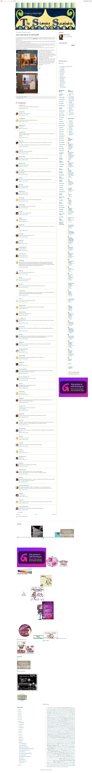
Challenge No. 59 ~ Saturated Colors (71, 338)
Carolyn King (61, 164)
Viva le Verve (51, 763)
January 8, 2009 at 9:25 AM (23, 345)
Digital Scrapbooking (64, 722)
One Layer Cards (55, 740)
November (21, 724)
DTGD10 (57, 724)
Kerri (20, 334)
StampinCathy (21, 312)
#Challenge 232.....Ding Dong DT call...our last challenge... (71, 212)
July (20, 730)
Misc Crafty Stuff (63, 736)
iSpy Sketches (71, 124)
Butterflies (54, 714)
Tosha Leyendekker (63, 87)
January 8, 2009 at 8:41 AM (23, 230)
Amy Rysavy (61, 121)
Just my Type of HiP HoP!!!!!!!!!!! (24, 750)
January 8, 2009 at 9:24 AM (23, 338)
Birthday (72, 711)
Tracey (20, 493)
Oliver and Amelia (49, 740)
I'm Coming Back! (71, 233)
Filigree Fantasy (58, 726)
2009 (19, 721)
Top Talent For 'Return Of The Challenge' (70, 277)
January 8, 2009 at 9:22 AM (23, 323)
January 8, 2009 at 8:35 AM (23, 201)
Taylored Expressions (71, 109)
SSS (73, 751)
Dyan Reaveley (61, 123)
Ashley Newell (21, 253)
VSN (54, 763)
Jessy (20, 284)
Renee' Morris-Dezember (23, 376)
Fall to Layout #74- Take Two (70, 249)
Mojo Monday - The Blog (71, 254)
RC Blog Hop (58, 744)
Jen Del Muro (62, 74)
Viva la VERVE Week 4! (23, 743)
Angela (20, 463)
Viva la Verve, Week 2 (22, 754)
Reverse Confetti (51, 745)
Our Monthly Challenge (70, 309)
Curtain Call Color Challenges (71, 232)
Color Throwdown (70, 181)
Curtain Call (55, 721)
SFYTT (48, 749)
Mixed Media (69, 736)
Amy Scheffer (62, 69)
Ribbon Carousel (64, 745)
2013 (19, 714)
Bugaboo (50, 714)
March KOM (67, 732)
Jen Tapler (61, 76)
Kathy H (20, 240)
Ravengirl (20, 413)
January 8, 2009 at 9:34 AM (23, 373)
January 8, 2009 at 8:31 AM (23, 181)
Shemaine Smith (22, 247)
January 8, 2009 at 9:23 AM (23, 330)
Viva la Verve (72, 762)
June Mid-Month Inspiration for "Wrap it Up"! (71, 242)
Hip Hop (20, 97)
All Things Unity (71, 708)
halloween (54, 729)
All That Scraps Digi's (64, 708)
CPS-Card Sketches (70, 360)
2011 (19, 717)
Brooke (20, 141)
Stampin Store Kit (50, 752)
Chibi (66, 716)
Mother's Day (49, 738)
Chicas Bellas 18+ (71, 190)
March (20, 737)
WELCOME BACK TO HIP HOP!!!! (25, 756)
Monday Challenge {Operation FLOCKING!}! (26, 748)
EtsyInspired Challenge (70, 343)
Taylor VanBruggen (61, 177)
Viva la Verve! (21, 762)
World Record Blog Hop (53, 766)
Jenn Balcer (61, 200)
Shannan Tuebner (62, 82)
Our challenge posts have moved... (70, 286)
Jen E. (20, 184)
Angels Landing (57, 709)
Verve (60, 760)
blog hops (69, 713)
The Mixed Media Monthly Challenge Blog (71, 239)
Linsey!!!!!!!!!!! (47, 63)
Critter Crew (49, 721)
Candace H (21, 326)
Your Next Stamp (64, 766)
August (20, 729)
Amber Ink (52, 709)
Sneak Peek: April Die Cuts (71, 220)
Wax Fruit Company (71, 763)
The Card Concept (70, 171)
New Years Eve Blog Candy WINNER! (25, 753)
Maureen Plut (62, 80)
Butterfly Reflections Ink (60, 714)
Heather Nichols (62, 111)
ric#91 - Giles (70, 294)
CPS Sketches (71, 122)
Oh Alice (68, 739)
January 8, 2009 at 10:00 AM (23, 394)
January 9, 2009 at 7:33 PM (23, 509)
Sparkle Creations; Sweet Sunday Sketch (66, 751)
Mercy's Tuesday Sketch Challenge (63, 733)
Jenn (20, 177)
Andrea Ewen (62, 70)
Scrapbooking (59, 746)
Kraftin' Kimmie (71, 104)
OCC (65, 739)
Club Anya (70, 194)
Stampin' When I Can (62, 197)
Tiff (19, 218)
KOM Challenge (52, 732)
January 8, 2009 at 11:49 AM (23, 432)
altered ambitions (61, 203)
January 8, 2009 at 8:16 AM (23, 121)
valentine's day (55, 760)
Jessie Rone (61, 146)
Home (36, 514)
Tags (60, 753)
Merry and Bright (72, 733)
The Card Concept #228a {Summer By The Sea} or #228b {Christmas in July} (71, 174)
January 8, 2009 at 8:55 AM (23, 280)
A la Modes (54, 708)
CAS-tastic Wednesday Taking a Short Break (71, 353)
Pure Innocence (53, 744)
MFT (49, 734)
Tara (19, 449)
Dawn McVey (61, 113)
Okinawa (73, 739)
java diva (20, 170)
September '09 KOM (67, 748)
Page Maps (71, 128)
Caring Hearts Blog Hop (70, 715)
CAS (47, 716)
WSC (57, 766)
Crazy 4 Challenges (70, 200)
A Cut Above (49, 708)
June (20, 732)
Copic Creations (71, 336)
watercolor (65, 763)
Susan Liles (62, 84)
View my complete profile (68, 36)
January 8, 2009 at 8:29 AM (23, 153)
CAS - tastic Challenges (70, 351)
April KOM (71, 709)
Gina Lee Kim (61, 150)
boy (47, 714)
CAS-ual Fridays (71, 225)
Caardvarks (71, 120)
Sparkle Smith (61, 174)
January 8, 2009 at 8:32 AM (23, 187)
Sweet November (71, 752)
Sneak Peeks (64, 750)
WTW (60, 766)
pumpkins (48, 744)
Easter (61, 724)
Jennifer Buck (21, 125)
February (20, 739)
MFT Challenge (54, 734)
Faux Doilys (73, 725)
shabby (61, 749)
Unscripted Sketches (70, 189)
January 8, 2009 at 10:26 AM (23, 402)
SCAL (55, 746)
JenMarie (20, 362)
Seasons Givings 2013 (60, 748)
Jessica (20, 233)
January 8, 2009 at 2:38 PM (23, 473)
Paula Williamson (61, 219)
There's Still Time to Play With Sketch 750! (71, 147)
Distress (56, 723)
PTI (72, 743)
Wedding (48, 764)
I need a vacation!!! (22, 751)
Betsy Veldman (61, 142)
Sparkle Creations (72, 106)
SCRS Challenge (72, 746)
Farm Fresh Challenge (55, 725)
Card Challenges (55, 715)
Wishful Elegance (58, 765)
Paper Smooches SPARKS (71, 284)
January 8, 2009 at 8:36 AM (23, 207)
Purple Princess (21, 456)
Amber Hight (67, 34)
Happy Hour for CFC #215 (70, 227)
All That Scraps (71, 96)
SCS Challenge (52, 748)
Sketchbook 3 (73, 749)
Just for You (63, 731)
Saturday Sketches (50, 746)
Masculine (72, 732)
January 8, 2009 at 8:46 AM (23, 236)
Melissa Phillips (61, 115)
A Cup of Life (72, 707)
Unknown (20, 198)
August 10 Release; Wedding (61, 710)
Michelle (20, 342)
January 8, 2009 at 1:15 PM (23, 459)
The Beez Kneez (51, 756)
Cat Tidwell (21, 118)
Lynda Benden (62, 78)
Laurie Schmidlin (62, 77)
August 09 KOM (53, 710)
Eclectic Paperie (71, 97)
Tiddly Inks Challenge (70, 209)
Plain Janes (67, 741)
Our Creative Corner (70, 275)
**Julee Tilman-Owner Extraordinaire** (66, 66)
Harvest (64, 729)
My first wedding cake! (23, 761)
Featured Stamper (51, 726)
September (21, 727)
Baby (50, 711)
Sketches (49, 750)
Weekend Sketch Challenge (61, 764)
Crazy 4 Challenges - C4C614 (70, 203)
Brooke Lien (61, 205)
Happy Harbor (59, 729)
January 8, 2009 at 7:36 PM (23, 489)
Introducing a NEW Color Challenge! (70, 317)
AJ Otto (60, 156)
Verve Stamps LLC (71, 115)
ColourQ (61, 718)
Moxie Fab (53, 738)
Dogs (54, 724)
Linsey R (20, 260)
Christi (20, 500)
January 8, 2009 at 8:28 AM (23, 146)
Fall (50, 725)
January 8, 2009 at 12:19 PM (23, 446)
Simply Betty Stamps (67, 749)
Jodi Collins (61, 127)
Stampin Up (56, 752)
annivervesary (63, 709)
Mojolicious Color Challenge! (24, 746)
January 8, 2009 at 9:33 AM (23, 365)
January (20, 740)
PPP (55, 743)
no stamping (54, 739)
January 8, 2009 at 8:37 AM (23, 221)
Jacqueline (20, 111)
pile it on (69, 363)
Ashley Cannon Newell (62, 214)
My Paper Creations (61, 158)
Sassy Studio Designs (72, 745)
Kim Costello (61, 103)
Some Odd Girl (70, 750)
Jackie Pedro (62, 73)
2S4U (54, 707)
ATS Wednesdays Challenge (70, 306)
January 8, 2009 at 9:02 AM (23, 295)
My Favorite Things (59, 738)
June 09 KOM (53, 731)
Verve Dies (69, 760)
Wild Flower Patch (52, 765)
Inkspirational (70, 152)
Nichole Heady (61, 129)
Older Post (54, 514)
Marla (20, 436)
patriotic (55, 741)
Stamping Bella (61, 752)
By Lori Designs (68, 714)
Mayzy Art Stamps (54, 733)
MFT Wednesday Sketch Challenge (53, 736)
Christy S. (61, 119)
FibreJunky (21, 191)
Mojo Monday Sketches (71, 127)
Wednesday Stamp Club (54, 764)
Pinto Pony (62, 741)
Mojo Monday (54, 737)
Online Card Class (61, 740)
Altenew (48, 709)
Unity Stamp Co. (71, 112)
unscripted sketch (49, 760)
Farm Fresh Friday (62, 725)
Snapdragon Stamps (61, 95)
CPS (62, 720)
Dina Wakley (61, 138)
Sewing (73, 748)
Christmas (48, 717)
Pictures (58, 741)
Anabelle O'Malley (60, 181)
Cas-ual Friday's (52, 716)
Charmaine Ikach (62, 71)
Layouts (63, 732)
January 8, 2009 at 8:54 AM (23, 273)
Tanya (69, 195)
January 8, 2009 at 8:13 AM (23, 108)
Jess (19, 211)
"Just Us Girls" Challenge (71, 163)
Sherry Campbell (22, 369)
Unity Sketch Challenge (69, 758)
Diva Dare (60, 723)
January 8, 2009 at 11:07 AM (23, 410)
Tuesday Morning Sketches (64, 757)
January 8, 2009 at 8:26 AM (23, 137)
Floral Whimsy (63, 726)
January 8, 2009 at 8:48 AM (23, 256)
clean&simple (70, 247)
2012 (19, 716)
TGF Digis (68, 755)
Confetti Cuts (66, 718)
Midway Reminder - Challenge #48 (71, 331)
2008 (19, 765)
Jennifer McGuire (60, 108)
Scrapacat (20, 224)
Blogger (50, 769)
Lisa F (20, 149)
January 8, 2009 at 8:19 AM (23, 128)
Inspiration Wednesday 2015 (59, 730)
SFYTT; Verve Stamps (55, 749)
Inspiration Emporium (70, 102)
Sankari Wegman (62, 81)
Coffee (67, 717)
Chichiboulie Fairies (71, 716)
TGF (59, 755)
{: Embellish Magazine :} (70, 367)
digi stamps (53, 722)
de (19, 298)
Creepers (69, 720)
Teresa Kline (62, 85)
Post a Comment (20, 512)
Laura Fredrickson (61, 169)
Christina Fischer (60, 194)
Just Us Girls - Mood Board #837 (71, 166)
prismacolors (63, 743)
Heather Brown (21, 469)
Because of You (61, 711)
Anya (67, 709)
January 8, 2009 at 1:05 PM (23, 452)
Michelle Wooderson (61, 162)
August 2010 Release (69, 710)
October (20, 725)
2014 (19, 713)
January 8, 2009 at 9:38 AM (23, 380)
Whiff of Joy (68, 764)
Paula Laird (21, 355)
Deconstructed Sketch (62, 721)
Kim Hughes (61, 209)
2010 (19, 719)
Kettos (71, 731)
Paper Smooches (62, 125)
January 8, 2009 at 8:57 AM (23, 287)
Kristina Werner (62, 99)
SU (66, 752)
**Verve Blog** (62, 67)
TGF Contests (63, 755)
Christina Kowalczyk (61, 172)
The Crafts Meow (58, 756)
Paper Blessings (62, 105)
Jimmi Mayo (61, 211)
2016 (19, 709)
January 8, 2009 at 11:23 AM (23, 416)
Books (73, 713)
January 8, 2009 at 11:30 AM (23, 424)
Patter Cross (21, 156)
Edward (71, 724)
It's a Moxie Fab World (70, 301)
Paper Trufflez (61, 148)
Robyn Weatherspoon (22, 506)
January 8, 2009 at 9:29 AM (23, 358)
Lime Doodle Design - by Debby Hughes (61, 223)
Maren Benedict (62, 207)
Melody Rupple (61, 97)
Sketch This (71, 130)
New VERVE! (21, 757)
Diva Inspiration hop (66, 723)
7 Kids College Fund (71, 94)
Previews (58, 743)
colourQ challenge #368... (71, 270)
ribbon (60, 745)
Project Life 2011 (68, 743)
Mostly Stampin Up (71, 737)
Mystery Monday (72, 738)
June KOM (58, 731)
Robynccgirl (21, 204)
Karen (20, 477)
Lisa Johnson (61, 117)
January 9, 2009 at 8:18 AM (23, 503)
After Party (58, 708)
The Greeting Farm (71, 111)
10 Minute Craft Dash (71, 218)
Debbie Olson (61, 131)
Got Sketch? (71, 123)
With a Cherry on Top (64, 765)
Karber (67, 731)
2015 (19, 711)
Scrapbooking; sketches (65, 746)
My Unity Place (65, 738)
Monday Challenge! (22, 759)
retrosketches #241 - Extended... (71, 264)
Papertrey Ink (71, 105)
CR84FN (65, 720)
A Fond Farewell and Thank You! (70, 324)
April (20, 735)
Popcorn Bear (52, 743)
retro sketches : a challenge (71, 262)
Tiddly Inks (51, 757)
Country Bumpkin (57, 720)
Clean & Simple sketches (55, 717)
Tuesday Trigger (71, 757)
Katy (20, 277)
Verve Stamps (56, 762)
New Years (50, 739)
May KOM (48, 733)
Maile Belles (61, 166)
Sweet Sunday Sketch (55, 753)
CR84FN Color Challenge (71, 314)
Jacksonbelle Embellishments (68, 730)
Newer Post (18, 514)
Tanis (20, 383)
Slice (60, 750)
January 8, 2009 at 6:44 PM (23, 481)
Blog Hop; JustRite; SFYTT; (63, 713)
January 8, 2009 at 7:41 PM (23, 496)
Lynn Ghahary (21, 318)
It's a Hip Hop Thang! (22, 745)
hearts (67, 729)
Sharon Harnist (62, 136)
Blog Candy (56, 713)
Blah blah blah (49, 713)
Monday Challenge (62, 737)
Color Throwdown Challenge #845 (71, 183)
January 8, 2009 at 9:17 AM (23, 301)
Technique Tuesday (49, 755)
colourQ (69, 268)
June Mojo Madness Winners (71, 256)
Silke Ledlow (61, 101)
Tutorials (48, 758)
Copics (72, 718)
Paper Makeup (72, 740)
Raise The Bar (70, 322)
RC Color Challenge (65, 744)
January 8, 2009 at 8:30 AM (23, 159)
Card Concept (60, 715)
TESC (54, 755)
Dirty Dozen (70, 722)
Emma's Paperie (71, 98)
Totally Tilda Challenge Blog (70, 329)
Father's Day (69, 725)
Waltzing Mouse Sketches (71, 134)
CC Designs (58, 716)
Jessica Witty (61, 189)
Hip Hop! (20, 742)
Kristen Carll (21, 428)
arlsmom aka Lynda (22, 349)
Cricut (73, 720)
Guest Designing (49, 729)
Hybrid (48, 730)
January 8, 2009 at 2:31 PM (23, 466)
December (21, 722)
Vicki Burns (61, 187)
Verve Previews (49, 762)
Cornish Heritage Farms (50, 720)
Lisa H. (20, 420)
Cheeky (62, 716)
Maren (20, 270)
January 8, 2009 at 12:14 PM (23, 439)
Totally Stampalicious (57, 757)
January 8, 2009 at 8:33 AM (23, 194)
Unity (22, 97)
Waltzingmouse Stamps (59, 763)
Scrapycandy (21, 163)
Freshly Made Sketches (70, 145)
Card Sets (65, 715)
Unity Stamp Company (23, 485)
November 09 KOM (60, 739)
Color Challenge (52, 718)
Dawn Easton (61, 140)
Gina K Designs (71, 100)
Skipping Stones (56, 750)
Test (56, 755)
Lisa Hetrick (61, 216)
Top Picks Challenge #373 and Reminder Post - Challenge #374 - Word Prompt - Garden (71, 156)
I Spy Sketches (52, 730)
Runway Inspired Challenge (70, 292)
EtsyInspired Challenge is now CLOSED (71, 345)
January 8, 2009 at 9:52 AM (23, 387)
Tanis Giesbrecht (62, 191)
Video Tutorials (66, 762)
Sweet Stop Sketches (71, 132)
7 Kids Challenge (58, 707)
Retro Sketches (71, 744)
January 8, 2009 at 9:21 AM (23, 315)
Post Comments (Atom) (24, 516)
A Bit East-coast (62, 144)
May (20, 734)
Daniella (20, 398)
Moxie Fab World (71, 299)
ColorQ (58, 718)
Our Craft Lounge (67, 740)
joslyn (20, 442)
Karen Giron (61, 185)
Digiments (57, 722)
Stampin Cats (21, 305)
